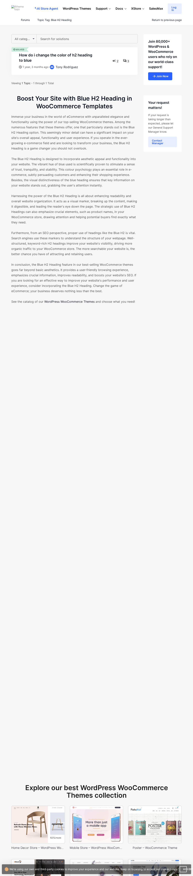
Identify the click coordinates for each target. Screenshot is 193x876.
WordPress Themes (77, 8)
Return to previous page (167, 20)
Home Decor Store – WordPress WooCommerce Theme (38, 848)
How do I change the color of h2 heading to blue (55, 58)
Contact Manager (157, 142)
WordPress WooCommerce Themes (69, 301)
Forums (25, 20)
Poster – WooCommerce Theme (155, 848)
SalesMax (156, 8)
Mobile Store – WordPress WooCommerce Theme (96, 848)
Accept (185, 869)
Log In (174, 9)
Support (101, 8)
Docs (119, 8)
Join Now (162, 76)
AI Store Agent (47, 8)
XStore (136, 8)
